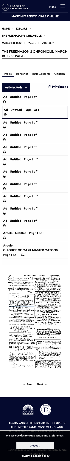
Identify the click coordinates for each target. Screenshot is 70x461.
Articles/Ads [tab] (13, 87)
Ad (5, 97)
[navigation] (63, 7)
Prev (30, 384)
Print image (59, 86)
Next (42, 384)
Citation (59, 73)
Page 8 (31, 43)
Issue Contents (41, 73)
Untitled (15, 97)
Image (8, 73)
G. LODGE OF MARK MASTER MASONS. (30, 250)
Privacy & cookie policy (35, 455)
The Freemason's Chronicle (22, 35)
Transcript (22, 73)
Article (8, 233)
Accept (35, 445)
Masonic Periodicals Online (35, 16)
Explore (21, 28)
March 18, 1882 (11, 43)
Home (6, 28)
